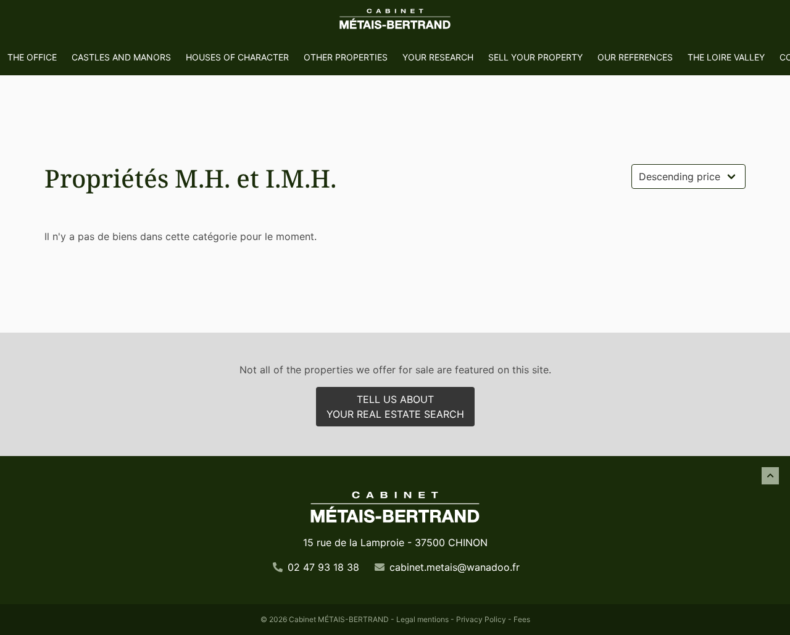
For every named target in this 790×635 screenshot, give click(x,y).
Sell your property (535, 57)
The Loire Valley (726, 57)
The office (32, 57)
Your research (437, 57)
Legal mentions (422, 619)
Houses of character (237, 57)
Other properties (346, 57)
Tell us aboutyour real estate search (395, 406)
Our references (635, 57)
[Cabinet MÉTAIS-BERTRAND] (395, 19)
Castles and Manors (121, 57)
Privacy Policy (481, 619)
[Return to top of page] (770, 476)
